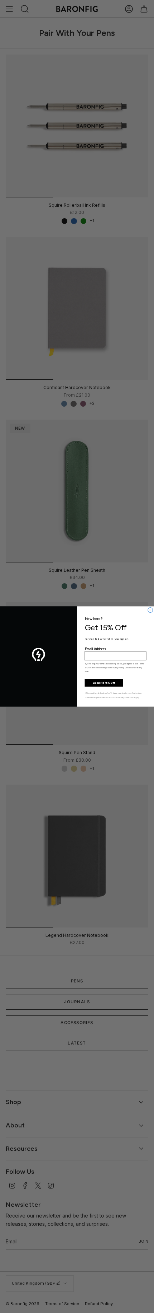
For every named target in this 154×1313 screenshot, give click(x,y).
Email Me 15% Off (104, 682)
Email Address (95, 648)
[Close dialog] (150, 610)
